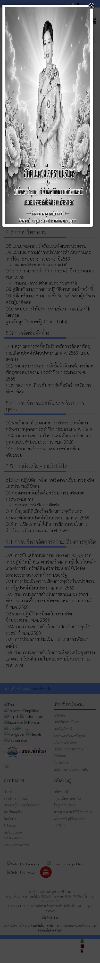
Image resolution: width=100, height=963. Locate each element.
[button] (91, 6)
